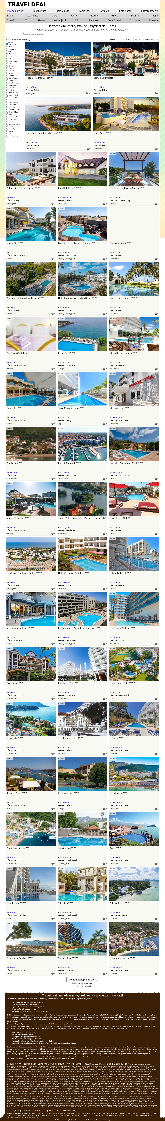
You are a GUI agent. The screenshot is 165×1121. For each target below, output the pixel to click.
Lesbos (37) (21, 1085)
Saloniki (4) (96, 1103)
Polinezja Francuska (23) (147, 1088)
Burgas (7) (107, 1100)
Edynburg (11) (68, 1096)
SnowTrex (12, 129)
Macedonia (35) (52, 1085)
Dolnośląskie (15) (75, 1093)
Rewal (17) (117, 1091)
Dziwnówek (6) (65, 1102)
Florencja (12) (114, 1095)
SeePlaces (12, 85)
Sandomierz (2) (148, 1107)
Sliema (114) (41, 1074)
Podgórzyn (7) (80, 1100)
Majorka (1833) (143, 1064)
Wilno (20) (80, 1090)
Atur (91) (100, 1115)
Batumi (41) (72, 1083)
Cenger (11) (90, 1096)
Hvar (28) (95, 1086)
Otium (11, 126)
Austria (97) (136, 1074)
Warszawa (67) (80, 1078)
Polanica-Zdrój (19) (134, 1090)
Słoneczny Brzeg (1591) (39, 1066)
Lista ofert (81, 1120)
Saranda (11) (27, 1096)
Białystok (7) (114, 1100)
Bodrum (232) (97, 1071)
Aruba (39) (116, 1083)
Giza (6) (51, 1102)
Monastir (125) (24, 1074)
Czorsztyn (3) (69, 1107)
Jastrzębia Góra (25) (53, 1088)
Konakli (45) (113, 1081)
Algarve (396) (32, 1069)
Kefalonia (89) (50, 1076)
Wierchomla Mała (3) (90, 1105)
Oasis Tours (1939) (77, 1113)
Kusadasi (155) (107, 1073)
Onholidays (13, 97)
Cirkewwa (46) (86, 1081)
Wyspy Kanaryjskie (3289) (78, 1063)
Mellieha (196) (127, 1071)
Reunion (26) (130, 1086)
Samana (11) (35, 1096)
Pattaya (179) (22, 1073)
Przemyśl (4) (118, 1103)
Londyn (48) (57, 1081)
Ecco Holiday (13, 83)
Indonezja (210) (106, 1071)
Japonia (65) (114, 1078)
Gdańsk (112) (64, 1074)
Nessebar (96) (13, 1076)
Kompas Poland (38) (132, 1115)
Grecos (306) (40, 1115)
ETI (10, 134)
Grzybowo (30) (57, 1086)
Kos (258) (65, 1071)
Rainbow (94, 20)
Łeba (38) (122, 1083)
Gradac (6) (45, 1102)
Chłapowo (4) (50, 1105)
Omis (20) (100, 1090)
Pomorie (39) (93, 1083)
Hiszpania (114, 368)
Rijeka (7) (62, 1100)
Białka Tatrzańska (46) (97, 1081)
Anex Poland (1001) (142, 1113)
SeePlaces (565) (69, 1110)
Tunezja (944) (114, 1066)
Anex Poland (13, 95)
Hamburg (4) (34, 1105)
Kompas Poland (14, 124)
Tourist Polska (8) (32, 1118)
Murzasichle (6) (13, 1102)
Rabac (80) (22, 1078)
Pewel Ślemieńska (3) (132, 1105)
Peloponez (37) (13, 1085)
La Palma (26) (138, 1086)
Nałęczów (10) (134, 1096)
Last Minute (39, 10)
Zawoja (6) (121, 1100)
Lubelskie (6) (21, 1102)
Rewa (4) (107, 1103)
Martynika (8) (96, 1098)
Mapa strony (105, 1120)
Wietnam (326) (93, 1069)
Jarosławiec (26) (147, 1086)
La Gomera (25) (43, 1088)
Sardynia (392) (41, 1069)
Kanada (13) (38, 1095)
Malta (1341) (60, 1066)
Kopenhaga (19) (13, 1091)
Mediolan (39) (109, 1083)
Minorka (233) (89, 1071)
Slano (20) (86, 1090)
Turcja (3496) (60, 1063)
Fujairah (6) (57, 1102)
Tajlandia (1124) (89, 1066)
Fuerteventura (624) (70, 1068)
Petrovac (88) (77, 1076)
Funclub (11, 122)
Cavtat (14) (99, 1093)
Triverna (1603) (40, 1110)
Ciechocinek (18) (84, 1091)
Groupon (135, 20)
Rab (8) (82, 1098)
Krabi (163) (45, 1073)
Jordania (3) (26, 1107)
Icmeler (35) (74, 1085)
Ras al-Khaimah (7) (70, 1100)
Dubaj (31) (50, 1086)
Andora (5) (46, 1103)
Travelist (12, 20)
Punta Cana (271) (42, 1071)
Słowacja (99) (105, 1074)
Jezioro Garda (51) (14, 1081)
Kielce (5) (17, 1103)
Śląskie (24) (78, 1088)
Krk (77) (28, 1078)
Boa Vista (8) (20, 1100)
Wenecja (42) (13, 1083)
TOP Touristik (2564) (27, 1113)
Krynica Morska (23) (23, 1090)
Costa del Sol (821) (124, 1066)
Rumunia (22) (49, 1090)
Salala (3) (123, 1105)
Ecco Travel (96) (77, 1115)
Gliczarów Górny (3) (41, 1107)
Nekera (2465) (54, 1113)
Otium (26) (143, 1115)
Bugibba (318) (130, 1069)
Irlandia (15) (66, 1093)
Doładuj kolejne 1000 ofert (82, 986)
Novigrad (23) (13, 1090)
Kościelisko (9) (43, 1098)
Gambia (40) (85, 1083)
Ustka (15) (27, 1093)
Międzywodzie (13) (14, 1095)
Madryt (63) (144, 1078)
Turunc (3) (99, 1105)
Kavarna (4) (20, 1105)
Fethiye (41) (65, 1083)
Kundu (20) (106, 1090)
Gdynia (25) (63, 1088)
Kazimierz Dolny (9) (53, 1098)
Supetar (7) (56, 1100)
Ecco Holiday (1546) (103, 1113)
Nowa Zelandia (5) (146, 1102)
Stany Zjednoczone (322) (119, 1069)
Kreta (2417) (125, 1064)
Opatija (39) (101, 1083)
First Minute (62, 10)
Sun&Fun (12, 107)
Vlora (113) (56, 1074)
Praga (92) (35, 1076)
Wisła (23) (120, 1088)
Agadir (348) (74, 1069)
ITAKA (41, 20)
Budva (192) (143, 1071)
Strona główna (15, 10)
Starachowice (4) (87, 1103)
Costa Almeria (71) (53, 1078)
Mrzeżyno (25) (34, 1088)
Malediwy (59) (58, 1080)
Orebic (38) (129, 1083)
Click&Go (12, 80)
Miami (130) (15, 1074)
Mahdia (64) (129, 1078)
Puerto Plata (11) (44, 1096)
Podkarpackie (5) (136, 1102)
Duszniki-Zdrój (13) (58, 1095)
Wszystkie (12, 44)
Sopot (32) (126, 1085)
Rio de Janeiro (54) (111, 1080)
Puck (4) (112, 1103)
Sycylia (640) (49, 1068)
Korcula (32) (142, 1085)
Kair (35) (68, 1085)
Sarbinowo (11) (19, 1096)
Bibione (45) (133, 1081)
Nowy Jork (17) (124, 1091)
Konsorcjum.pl (14, 109)
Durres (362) (66, 1069)
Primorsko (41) (36, 1083)
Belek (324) (108, 1069)
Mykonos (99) (113, 1074)
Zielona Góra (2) (115, 1107)
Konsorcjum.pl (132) (65, 1115)
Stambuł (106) (97, 1074)
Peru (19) (143, 1090)
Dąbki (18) (76, 1091)
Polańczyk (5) (127, 1102)
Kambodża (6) (30, 1102)
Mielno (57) (77, 1080)
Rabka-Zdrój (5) (118, 1102)
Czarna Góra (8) (128, 1098)
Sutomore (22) (40, 1090)
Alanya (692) (28, 1068)
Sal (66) (102, 1078)
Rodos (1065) (98, 1066)
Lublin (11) (53, 1096)
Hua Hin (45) (120, 1081)
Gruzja (9, 918)
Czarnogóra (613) (81, 1068)
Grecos (11, 68)
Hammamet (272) (32, 1071)
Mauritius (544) (109, 1068)
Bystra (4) (57, 1105)
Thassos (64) (122, 1078)
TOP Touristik (13, 75)
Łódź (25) (12, 1088)
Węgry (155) (99, 1073)
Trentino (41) (27, 1083)
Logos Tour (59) (109, 1115)
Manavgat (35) (43, 1085)
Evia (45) (126, 1081)
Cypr (60, 423)
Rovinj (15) (49, 1093)
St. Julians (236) (79, 1071)
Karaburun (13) (30, 1095)
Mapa (155, 15)
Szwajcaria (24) (95, 1088)
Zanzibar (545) (100, 1068)
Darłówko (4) (42, 1105)
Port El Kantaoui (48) (39, 1081)
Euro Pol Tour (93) (90, 1115)
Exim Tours (13, 61)
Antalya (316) (139, 1069)
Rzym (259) (59, 1071)
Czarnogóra (115, 423)
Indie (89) (57, 1076)
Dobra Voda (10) (19, 1098)
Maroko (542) (118, 1068)
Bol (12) (131, 1095)
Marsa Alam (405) (15, 1069)
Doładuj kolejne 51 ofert (82, 979)
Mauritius (114, 918)
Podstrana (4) (135, 1103)
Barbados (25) (71, 1088)
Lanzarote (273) (21, 1071)
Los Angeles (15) (57, 1093)
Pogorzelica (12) (97, 1095)
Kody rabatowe (149, 10)
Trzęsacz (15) (34, 1093)
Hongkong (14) (92, 1093)
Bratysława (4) (64, 1105)
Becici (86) (118, 1076)
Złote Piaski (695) (19, 1068)
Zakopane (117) (33, 1074)
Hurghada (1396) (51, 1066)
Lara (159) (59, 1073)
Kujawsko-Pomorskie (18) (56, 1091)
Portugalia (30, 93)
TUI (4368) (26, 1110)
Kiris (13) (23, 1095)
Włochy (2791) (105, 1064)
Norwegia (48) (50, 1081)
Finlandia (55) (94, 1080)
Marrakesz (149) (116, 1073)
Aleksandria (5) (54, 1103)
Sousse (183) (13, 1073)
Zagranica (12, 49)
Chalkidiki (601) (91, 1068)
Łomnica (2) (100, 1107)
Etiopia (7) (101, 1100)
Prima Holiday (14, 92)
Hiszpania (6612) (31, 1063)
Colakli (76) (34, 1078)
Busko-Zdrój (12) (123, 1095)
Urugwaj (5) (99, 1102)
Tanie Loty (84, 10)
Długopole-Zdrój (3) (52, 1107)
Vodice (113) (49, 1074)
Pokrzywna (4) (127, 1103)
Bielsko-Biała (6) (74, 1102)
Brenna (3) (83, 1107)
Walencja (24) (86, 1088)
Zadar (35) (36, 1085)
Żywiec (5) (88, 1102)
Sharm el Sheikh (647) (38, 1068)
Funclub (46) (119, 1115)
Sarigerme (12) (88, 1095)
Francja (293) (147, 1069)
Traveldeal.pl (65, 1120)
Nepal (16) (12, 1093)
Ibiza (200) (114, 1071)
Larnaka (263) (51, 1071)
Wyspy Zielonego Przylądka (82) (138, 1076)
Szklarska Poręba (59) (47, 1080)
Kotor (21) (56, 1090)
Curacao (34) (111, 1085)
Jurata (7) (94, 1100)
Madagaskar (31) (41, 1086)
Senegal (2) (140, 1107)
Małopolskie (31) (31, 1086)
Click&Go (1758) (89, 1113)
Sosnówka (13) (122, 1093)
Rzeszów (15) (42, 1093)
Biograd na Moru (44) (143, 1081)
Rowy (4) (102, 1103)
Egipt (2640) (116, 1064)
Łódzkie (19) (125, 1090)
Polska (11, 47)
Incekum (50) (24, 1081)
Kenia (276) (13, 1071)
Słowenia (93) (22, 1076)
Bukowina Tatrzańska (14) (110, 1093)
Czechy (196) (136, 1071)
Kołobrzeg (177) (30, 1073)
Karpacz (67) (88, 1078)
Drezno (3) (62, 1107)
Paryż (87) (112, 1076)
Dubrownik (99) (122, 1074)
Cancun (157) (82, 1073)
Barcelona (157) (90, 1073)
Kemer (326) (101, 1069)
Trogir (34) (97, 1085)
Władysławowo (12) (69, 1095)
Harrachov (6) (38, 1102)
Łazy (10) (96, 1096)
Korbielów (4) (12, 1105)
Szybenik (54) (102, 1080)
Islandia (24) (103, 1088)
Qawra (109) (81, 1074)
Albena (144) (136, 1073)
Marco (11, 131)
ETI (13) (23, 1118)
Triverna (153, 20)
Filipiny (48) (64, 1081)
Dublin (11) (75, 1096)
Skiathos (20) (93, 1090)
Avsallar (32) (13, 1086)
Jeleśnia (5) (24, 1103)
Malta (9, 808)
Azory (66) (107, 1078)
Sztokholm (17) (109, 1091)
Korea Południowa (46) (75, 1081)
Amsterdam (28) (103, 1086)
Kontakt (74, 1120)
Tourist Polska (14, 136)
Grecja (97, 93)
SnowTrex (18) (15, 1118)
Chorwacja (31, 148)
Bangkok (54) (120, 1080)
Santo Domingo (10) (123, 1096)
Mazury (94, 15)
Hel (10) (11, 1098)
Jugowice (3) (19, 1107)
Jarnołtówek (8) (119, 1098)
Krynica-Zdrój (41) (56, 1083)
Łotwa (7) (42, 1100)
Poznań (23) (136, 1088)
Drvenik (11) (82, 1096)
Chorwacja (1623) (27, 1066)
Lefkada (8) (104, 1098)
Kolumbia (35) (61, 1085)
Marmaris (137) (145, 1073)
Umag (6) (141, 1100)
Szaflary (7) (49, 1100)
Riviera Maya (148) (127, 1073)
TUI (27, 20)
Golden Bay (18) (68, 1091)
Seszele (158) (67, 1073)
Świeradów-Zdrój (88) (67, 1076)
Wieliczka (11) (146, 1095)
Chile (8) (135, 1098)
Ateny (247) (71, 1071)
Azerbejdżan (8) (35, 1100)
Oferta (29, 90)
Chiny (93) (29, 1076)
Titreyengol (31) (21, 1086)
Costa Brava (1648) (16, 1066)
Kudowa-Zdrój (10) (143, 1096)
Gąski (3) (32, 1107)
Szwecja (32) (119, 1085)
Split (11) (11, 1096)
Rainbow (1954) (64, 1113)
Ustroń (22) (32, 1090)
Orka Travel (13, 105)
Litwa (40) (79, 1083)
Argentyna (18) (94, 1091)
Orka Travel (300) (51, 1115)
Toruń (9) (26, 1098)
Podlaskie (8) (88, 1098)
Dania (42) (20, 1083)
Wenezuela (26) (121, 1086)
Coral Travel (114, 20)
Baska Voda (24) (112, 1088)
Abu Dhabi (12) (137, 1095)
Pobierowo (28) (75, 1086)
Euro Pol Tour (13, 112)
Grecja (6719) (14, 1063)
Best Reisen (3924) (13, 1113)
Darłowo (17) (132, 1091)
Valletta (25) (26, 1088)
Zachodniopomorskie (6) (131, 1100)
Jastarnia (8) (110, 1098)
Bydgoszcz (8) (142, 1098)
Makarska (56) (85, 1080)
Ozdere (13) (146, 1093)
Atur (10, 114)
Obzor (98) (130, 1074)
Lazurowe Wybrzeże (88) (88, 1076)
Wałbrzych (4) (73, 1103)
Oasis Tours (13, 78)
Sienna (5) (105, 1102)
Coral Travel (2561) (41, 1113)
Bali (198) (120, 1071)
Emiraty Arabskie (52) (137, 1080)
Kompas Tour (13, 102)
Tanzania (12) (79, 1095)
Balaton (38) (144, 1083)
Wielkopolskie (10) (104, 1096)
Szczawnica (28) (66, 1086)
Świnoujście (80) (14, 1078)
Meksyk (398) (24, 1069)
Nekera (11, 71)
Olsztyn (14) (83, 1093)
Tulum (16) (140, 1091)
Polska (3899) (47, 1063)
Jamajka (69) (71, 1078)
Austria (61, 753)
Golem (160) (52, 1073)
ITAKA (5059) (14, 1110)
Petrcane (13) (139, 1093)
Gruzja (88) (99, 1076)
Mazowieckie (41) (46, 1083)
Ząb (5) (93, 1102)
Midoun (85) (125, 1076)
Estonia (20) (113, 1090)
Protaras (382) (49, 1069)
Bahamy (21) (72, 1090)
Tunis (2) (123, 1107)
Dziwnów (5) (39, 1103)
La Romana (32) (133, 1085)
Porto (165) (39, 1073)
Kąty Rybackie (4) (144, 1103)
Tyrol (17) (101, 1091)
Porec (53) (128, 1080)
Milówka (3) (12, 1107)
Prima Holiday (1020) (127, 1113)
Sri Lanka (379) (58, 1069)
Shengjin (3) (116, 1105)
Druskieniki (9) (68, 1098)
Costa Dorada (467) (143, 1068)
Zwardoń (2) (107, 1107)
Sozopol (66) (96, 1078)
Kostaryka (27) (112, 1086)
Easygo (11, 90)
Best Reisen (13, 73)
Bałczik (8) (27, 1100)
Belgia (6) (81, 1102)
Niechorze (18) (44, 1091)
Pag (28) (82, 1086)
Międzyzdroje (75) (42, 1078)
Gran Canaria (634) (58, 1068)
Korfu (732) (139, 1066)
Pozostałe (62, 203)
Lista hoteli (125, 10)
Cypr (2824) (95, 1064)
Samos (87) (106, 1076)
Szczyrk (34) (104, 1085)
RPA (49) (30, 1081)
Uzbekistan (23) (127, 1088)
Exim (77, 20)
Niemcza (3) (148, 1105)
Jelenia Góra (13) (47, 1095)
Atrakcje (104, 10)
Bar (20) (119, 1090)
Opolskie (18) (36, 1091)
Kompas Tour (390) (28, 1115)
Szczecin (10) (114, 1096)
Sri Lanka (114, 313)
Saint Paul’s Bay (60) (23, 1080)
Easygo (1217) (115, 1113)
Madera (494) (126, 1068)
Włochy (9, 368)
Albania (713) (147, 1066)
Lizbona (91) (42, 1076)
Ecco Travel (13, 117)
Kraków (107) (89, 1074)
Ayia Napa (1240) (80, 1066)
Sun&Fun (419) (16, 1115)
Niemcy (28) (89, 1086)
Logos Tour (13, 119)
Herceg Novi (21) (64, 1090)
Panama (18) (28, 1091)
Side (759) (133, 1066)
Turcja (112, 698)
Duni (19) (21, 1091)
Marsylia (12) (106, 1095)
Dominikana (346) (83, 1069)
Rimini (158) (74, 1073)
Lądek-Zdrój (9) (34, 1098)
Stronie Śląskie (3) (108, 1105)
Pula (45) (106, 1081)
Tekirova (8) (76, 1098)
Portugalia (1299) (69, 1066)
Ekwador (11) (60, 1096)
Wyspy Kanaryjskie (66, 258)
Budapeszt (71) (63, 1078)
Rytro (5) (111, 1102)
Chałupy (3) (76, 1107)
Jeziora (114, 15)
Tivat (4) (80, 1103)
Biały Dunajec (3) (91, 1107)
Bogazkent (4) (73, 1105)
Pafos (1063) (106, 1066)
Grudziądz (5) (31, 1103)
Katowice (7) (88, 1100)
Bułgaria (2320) (134, 1064)
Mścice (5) (11, 1103)
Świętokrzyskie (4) (64, 1103)
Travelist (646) (54, 1110)
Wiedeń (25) (18, 1088)
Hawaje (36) (28, 1085)
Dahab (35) (90, 1085)
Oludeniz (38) (136, 1083)
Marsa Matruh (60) (34, 1080)
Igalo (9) (61, 1098)
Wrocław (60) (13, 1080)
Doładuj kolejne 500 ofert (82, 983)
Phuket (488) (134, 1068)
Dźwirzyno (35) (83, 1085)
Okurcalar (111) (72, 1074)
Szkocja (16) (146, 1091)
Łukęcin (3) (80, 1105)
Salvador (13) (131, 1093)
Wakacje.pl (60, 20)
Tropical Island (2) (131, 1107)
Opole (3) (141, 1105)
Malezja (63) (136, 1078)
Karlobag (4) (27, 1105)
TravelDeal (10, 39)
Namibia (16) (19, 1093)
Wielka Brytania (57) (68, 1080)
